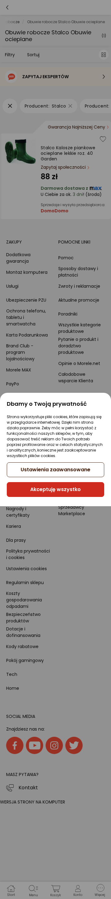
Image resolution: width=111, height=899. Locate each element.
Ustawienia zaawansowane (55, 469)
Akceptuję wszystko (55, 489)
